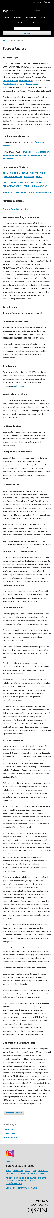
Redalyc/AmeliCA (42, 192)
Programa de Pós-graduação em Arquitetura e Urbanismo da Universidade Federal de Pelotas (26, 155)
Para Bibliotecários (11, 1137)
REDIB (26, 186)
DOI (32, 173)
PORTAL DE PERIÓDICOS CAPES (18, 183)
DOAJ (25, 173)
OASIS (31, 192)
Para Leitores (9, 1129)
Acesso (47, 2)
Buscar (27, 33)
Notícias (34, 23)
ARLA (5, 173)
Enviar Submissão (14, 1113)
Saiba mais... (19, 386)
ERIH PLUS (40, 173)
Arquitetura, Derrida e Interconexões (20, 84)
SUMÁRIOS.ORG (39, 186)
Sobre (43, 17)
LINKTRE (10, 1161)
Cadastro (22, 23)
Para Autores (9, 1133)
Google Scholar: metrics (15, 209)
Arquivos (17, 17)
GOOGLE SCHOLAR (13, 176)
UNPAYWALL (20, 192)
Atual (7, 17)
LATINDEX (29, 176)
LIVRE (39, 176)
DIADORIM (15, 173)
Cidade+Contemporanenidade (17, 80)
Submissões (31, 17)
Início (5, 40)
